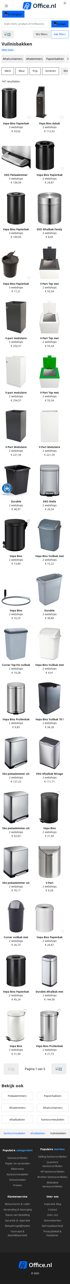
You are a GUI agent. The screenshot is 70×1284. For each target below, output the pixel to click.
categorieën (24, 1150)
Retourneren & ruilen (17, 1204)
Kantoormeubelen (52, 1119)
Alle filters (60, 34)
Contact (52, 1209)
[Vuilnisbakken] (58, 1068)
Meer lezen (8, 49)
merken (59, 1149)
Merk (8, 71)
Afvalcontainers (12, 59)
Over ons (52, 1215)
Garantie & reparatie (17, 1220)
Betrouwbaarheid (52, 1226)
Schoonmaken (17, 1179)
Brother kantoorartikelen (52, 1177)
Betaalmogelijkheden (17, 1226)
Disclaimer (52, 1235)
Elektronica (17, 1169)
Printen (17, 1185)
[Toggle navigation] (6, 6)
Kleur (22, 71)
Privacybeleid (51, 1231)
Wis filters (41, 34)
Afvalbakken (17, 1119)
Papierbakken (55, 59)
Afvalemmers (34, 59)
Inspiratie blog (52, 1204)
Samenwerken (52, 1220)
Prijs (35, 71)
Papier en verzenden (17, 1163)
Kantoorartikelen (17, 1158)
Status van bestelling (17, 1215)
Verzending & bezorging (17, 1209)
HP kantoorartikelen (52, 1171)
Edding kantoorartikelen (52, 1156)
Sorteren (50, 71)
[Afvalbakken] (7, 34)
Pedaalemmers (17, 1096)
